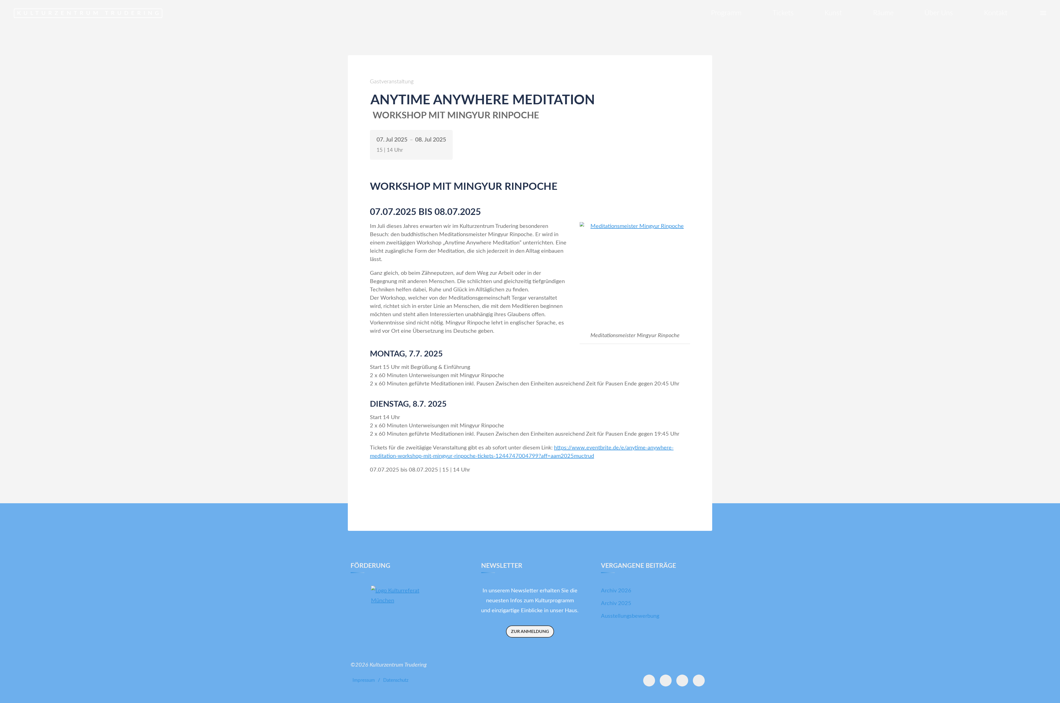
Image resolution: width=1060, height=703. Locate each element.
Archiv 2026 (616, 590)
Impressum (364, 680)
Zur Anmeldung (530, 631)
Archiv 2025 (616, 603)
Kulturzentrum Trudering (89, 13)
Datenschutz (396, 680)
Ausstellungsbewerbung (630, 616)
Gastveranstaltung (392, 81)
